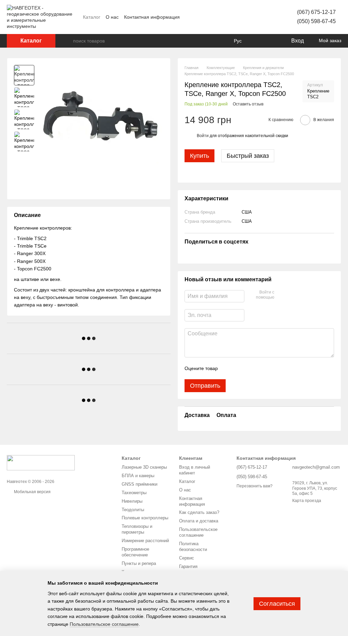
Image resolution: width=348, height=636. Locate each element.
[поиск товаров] (67, 40)
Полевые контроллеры (145, 517)
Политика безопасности (193, 546)
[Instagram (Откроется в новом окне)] (237, 17)
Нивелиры (132, 501)
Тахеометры (134, 492)
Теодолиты (133, 509)
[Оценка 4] (261, 368)
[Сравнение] (258, 40)
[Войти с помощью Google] (293, 295)
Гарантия (188, 566)
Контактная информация (152, 17)
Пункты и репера (139, 563)
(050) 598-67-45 (316, 21)
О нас (112, 17)
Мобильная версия (32, 491)
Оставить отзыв (248, 104)
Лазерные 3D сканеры (144, 467)
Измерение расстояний (145, 540)
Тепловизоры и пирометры (137, 529)
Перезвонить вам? (255, 486)
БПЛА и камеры (138, 475)
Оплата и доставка (198, 520)
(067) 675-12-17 (316, 12)
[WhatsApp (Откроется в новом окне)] (270, 17)
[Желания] (271, 40)
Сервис (186, 557)
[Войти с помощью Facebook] (282, 295)
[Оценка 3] (250, 368)
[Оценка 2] (239, 368)
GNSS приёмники (139, 484)
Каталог (91, 17)
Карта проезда (306, 500)
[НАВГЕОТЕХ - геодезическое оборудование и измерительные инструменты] (41, 462)
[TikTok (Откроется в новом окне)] (245, 17)
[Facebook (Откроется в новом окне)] (229, 17)
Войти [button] (203, 135)
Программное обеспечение (135, 552)
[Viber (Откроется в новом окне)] (253, 17)
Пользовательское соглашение (198, 532)
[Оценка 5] (272, 368)
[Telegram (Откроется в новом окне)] (261, 17)
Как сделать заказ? (199, 512)
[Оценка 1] (229, 368)
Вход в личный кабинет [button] (194, 470)
